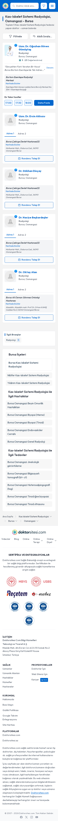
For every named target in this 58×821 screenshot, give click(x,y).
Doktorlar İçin (39, 668)
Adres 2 (22, 133)
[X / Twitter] (26, 817)
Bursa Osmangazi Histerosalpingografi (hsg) (28, 486)
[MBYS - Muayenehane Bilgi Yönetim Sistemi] (16, 581)
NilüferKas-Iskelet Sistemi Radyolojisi (28, 375)
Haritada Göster (13, 83)
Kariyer (39, 679)
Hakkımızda (8, 699)
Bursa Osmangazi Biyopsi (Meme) (26, 414)
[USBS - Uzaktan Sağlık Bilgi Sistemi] (41, 581)
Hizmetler (7, 682)
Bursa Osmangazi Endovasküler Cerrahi (25, 432)
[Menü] (52, 6)
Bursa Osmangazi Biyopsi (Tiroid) (25, 422)
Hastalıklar (8, 677)
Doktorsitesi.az (10, 740)
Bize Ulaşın (8, 704)
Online (26, 539)
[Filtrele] (44, 6)
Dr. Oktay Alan (28, 272)
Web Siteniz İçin (40, 674)
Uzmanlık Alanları (11, 673)
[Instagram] (31, 817)
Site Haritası (9, 724)
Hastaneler (8, 686)
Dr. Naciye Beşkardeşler (33, 217)
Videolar (5, 539)
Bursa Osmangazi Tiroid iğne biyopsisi (28, 496)
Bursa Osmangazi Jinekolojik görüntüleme (23, 463)
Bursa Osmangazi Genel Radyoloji (26, 441)
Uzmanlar (7, 668)
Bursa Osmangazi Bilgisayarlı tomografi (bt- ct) (23, 475)
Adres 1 (10, 133)
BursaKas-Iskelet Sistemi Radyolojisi (23, 364)
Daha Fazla (44, 102)
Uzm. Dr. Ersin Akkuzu (32, 116)
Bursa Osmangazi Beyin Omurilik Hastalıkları (25, 405)
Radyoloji (24, 53)
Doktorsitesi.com (11, 735)
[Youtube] (36, 817)
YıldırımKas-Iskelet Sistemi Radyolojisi (28, 383)
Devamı (50, 67)
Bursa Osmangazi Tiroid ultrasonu (25, 504)
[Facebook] (21, 817)
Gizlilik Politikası (11, 710)
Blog (16, 539)
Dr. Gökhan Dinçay (30, 170)
